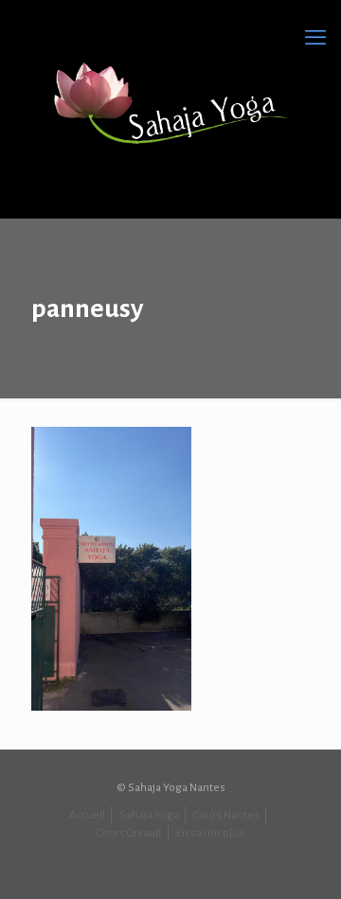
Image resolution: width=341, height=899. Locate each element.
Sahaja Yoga (149, 815)
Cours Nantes (226, 815)
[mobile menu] (315, 38)
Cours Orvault (129, 833)
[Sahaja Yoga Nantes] (170, 104)
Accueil (87, 815)
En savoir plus (210, 833)
